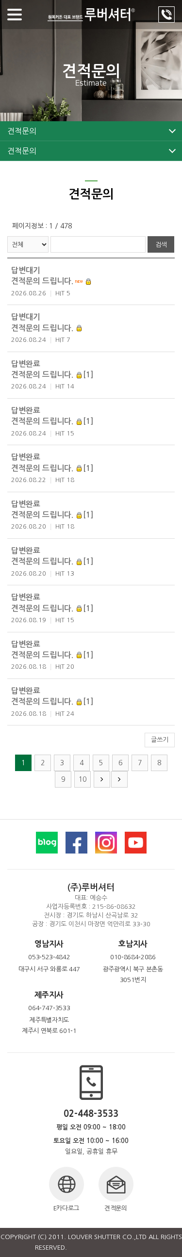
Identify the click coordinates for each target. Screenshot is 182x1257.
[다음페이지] (102, 779)
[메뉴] (14, 14)
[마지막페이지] (119, 779)
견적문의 (21, 131)
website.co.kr (127, 1247)
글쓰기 (159, 740)
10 (82, 779)
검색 (161, 245)
